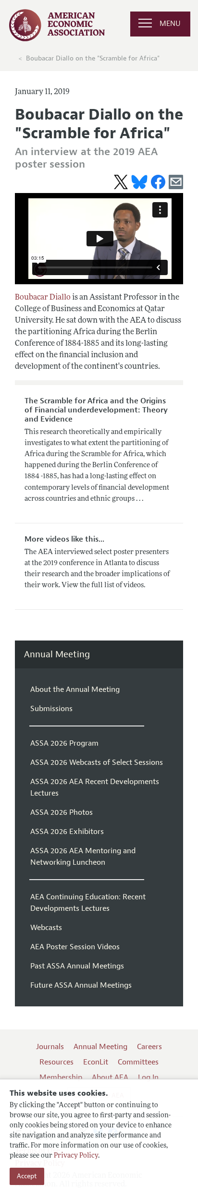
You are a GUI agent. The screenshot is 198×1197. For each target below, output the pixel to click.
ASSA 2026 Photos (61, 812)
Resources (56, 1062)
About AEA (110, 1077)
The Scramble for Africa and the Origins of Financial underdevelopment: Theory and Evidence (96, 410)
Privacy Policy (76, 1156)
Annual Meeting (57, 654)
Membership (60, 1077)
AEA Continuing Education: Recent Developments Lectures (88, 902)
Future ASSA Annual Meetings (81, 985)
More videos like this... (64, 539)
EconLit (95, 1062)
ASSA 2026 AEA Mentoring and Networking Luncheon (83, 856)
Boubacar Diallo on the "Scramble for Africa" (93, 58)
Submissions (51, 708)
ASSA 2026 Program (64, 743)
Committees (138, 1062)
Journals (50, 1047)
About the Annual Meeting (75, 689)
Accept (27, 1176)
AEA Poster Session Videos (75, 947)
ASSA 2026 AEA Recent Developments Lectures (94, 787)
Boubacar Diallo (43, 298)
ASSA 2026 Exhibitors (67, 831)
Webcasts (46, 927)
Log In (148, 1077)
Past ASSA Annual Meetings (77, 966)
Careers (149, 1047)
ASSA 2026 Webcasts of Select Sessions (96, 762)
